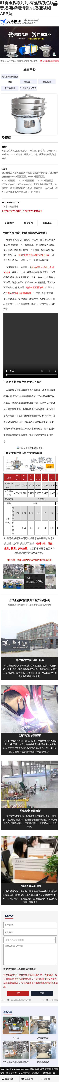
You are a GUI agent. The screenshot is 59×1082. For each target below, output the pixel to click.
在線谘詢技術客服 (51, 61)
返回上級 (47, 222)
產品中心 (11, 61)
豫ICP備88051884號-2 (29, 1073)
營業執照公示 (49, 1073)
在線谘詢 (28, 1079)
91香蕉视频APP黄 (28, 88)
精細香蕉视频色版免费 (27, 61)
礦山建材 (28, 82)
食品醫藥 (47, 82)
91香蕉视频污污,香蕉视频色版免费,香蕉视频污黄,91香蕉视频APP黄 (29, 8)
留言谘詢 (28, 222)
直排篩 (55, 1000)
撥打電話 (9, 1079)
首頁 (3, 61)
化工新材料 (10, 88)
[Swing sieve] (16, 1025)
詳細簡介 (9, 222)
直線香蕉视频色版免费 (21, 1000)
